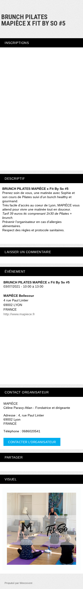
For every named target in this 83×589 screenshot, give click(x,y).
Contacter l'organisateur (32, 442)
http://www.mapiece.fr (19, 314)
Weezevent (26, 583)
